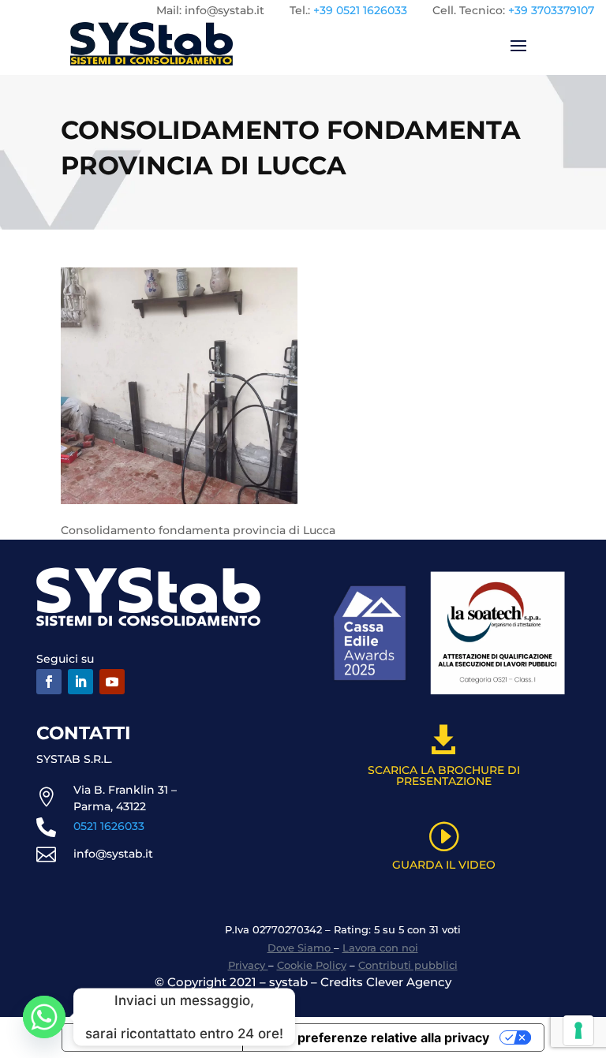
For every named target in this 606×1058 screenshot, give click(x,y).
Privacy (248, 965)
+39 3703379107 (551, 10)
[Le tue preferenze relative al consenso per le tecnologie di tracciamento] (578, 1030)
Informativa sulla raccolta (152, 1037)
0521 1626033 (108, 826)
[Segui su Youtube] (112, 681)
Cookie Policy (311, 965)
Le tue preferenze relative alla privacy (372, 1037)
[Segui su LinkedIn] (80, 681)
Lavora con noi (380, 947)
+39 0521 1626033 (360, 10)
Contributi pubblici (408, 965)
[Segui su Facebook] (49, 681)
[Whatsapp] (44, 1017)
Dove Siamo (300, 947)
